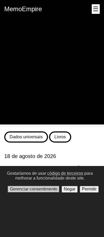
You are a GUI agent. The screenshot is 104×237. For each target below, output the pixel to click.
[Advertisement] (52, 72)
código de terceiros (65, 173)
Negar (69, 189)
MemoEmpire (23, 9)
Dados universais (26, 137)
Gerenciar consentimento (33, 189)
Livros (60, 137)
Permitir (89, 189)
